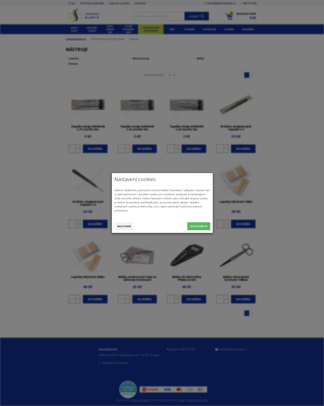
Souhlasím (197, 226)
